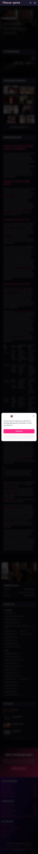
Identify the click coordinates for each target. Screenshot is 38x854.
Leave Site (19, 437)
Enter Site (19, 431)
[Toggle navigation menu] (35, 3)
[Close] (33, 416)
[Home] (11, 3)
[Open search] (30, 3)
